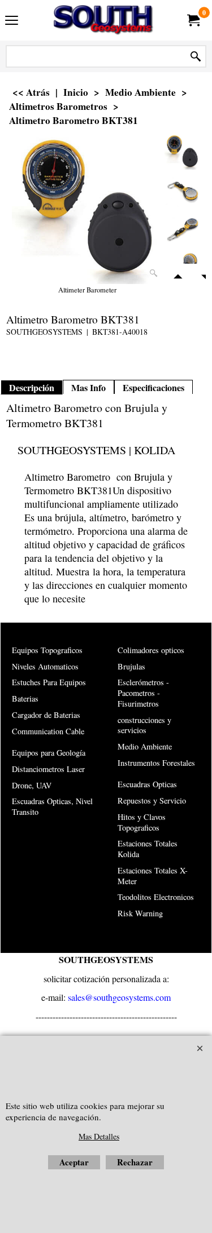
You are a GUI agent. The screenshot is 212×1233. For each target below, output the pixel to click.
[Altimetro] (87, 209)
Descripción (31, 387)
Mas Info (88, 387)
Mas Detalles (99, 1136)
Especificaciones (153, 387)
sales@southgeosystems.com (119, 997)
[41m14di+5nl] (182, 229)
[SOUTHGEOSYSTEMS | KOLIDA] (104, 20)
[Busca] (196, 57)
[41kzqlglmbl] (182, 190)
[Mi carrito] (192, 20)
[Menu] (11, 21)
